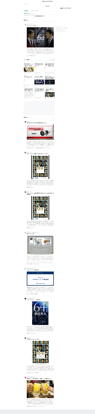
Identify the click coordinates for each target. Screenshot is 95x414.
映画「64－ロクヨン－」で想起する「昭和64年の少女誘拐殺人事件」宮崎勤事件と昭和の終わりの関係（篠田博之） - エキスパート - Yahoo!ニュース (49, 77)
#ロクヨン (35, 55)
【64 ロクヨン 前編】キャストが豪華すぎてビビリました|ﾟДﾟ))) (49, 90)
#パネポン (46, 262)
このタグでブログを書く (67, 8)
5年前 (34, 298)
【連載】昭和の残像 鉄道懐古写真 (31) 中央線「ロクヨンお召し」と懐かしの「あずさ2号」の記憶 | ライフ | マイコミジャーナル (28, 90)
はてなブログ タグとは (59, 28)
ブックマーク (26, 62)
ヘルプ (64, 28)
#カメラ (48, 147)
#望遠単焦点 (41, 147)
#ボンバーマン (50, 262)
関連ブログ (37, 10)
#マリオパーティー (34, 262)
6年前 (30, 337)
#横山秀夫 (31, 55)
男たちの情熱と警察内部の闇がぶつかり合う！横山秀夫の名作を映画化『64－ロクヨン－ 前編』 (39, 90)
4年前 (30, 152)
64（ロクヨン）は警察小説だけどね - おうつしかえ (39, 77)
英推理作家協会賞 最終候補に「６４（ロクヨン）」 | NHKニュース (39, 64)
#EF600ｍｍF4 (29, 147)
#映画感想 (28, 187)
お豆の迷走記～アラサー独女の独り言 (32, 232)
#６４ (31, 333)
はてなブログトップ (59, 29)
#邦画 (28, 372)
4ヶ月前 (35, 24)
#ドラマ (28, 55)
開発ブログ (66, 28)
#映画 (30, 372)
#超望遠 (37, 147)
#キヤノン (33, 147)
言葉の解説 (26, 10)
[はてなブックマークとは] (29, 59)
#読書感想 (36, 293)
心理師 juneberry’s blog (30, 268)
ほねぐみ (28, 152)
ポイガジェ (28, 121)
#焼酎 (28, 406)
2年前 (31, 121)
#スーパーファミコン (40, 262)
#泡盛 (30, 406)
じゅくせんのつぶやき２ (30, 24)
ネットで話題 (31, 10)
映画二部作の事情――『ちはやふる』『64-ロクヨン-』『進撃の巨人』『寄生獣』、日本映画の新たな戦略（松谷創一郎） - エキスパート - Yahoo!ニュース (28, 64)
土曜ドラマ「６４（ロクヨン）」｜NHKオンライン (28, 77)
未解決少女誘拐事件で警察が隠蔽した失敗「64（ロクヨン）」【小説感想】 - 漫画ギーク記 (49, 64)
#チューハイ (38, 406)
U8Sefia (28, 337)
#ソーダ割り (34, 406)
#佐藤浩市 (37, 372)
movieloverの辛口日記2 (30, 298)
